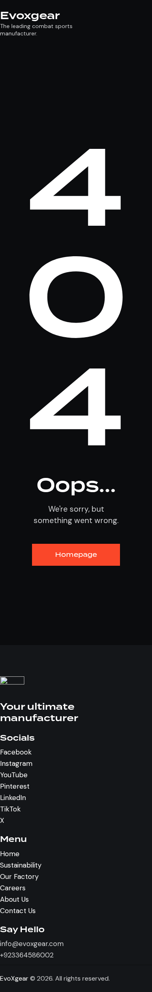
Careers (13, 887)
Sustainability (20, 865)
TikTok (10, 809)
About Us (14, 899)
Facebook (16, 752)
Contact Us (18, 910)
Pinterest (15, 786)
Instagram (16, 763)
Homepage (76, 554)
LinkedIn (13, 797)
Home (9, 853)
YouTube (14, 774)
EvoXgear (14, 978)
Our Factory (19, 876)
